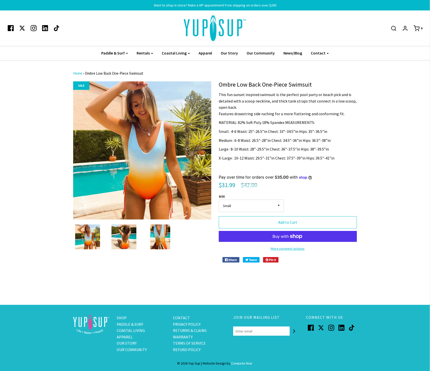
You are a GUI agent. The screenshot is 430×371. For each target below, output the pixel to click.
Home (77, 73)
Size (222, 196)
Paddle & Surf (130, 324)
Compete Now (241, 363)
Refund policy (187, 349)
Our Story (229, 53)
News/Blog (292, 53)
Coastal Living (131, 330)
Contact (181, 317)
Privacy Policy (187, 324)
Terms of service (189, 343)
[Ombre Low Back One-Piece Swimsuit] (87, 236)
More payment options (288, 248)
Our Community (261, 53)
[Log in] (402, 28)
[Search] (391, 28)
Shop (122, 317)
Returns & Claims (190, 330)
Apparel (205, 53)
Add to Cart (287, 222)
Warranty (183, 336)
